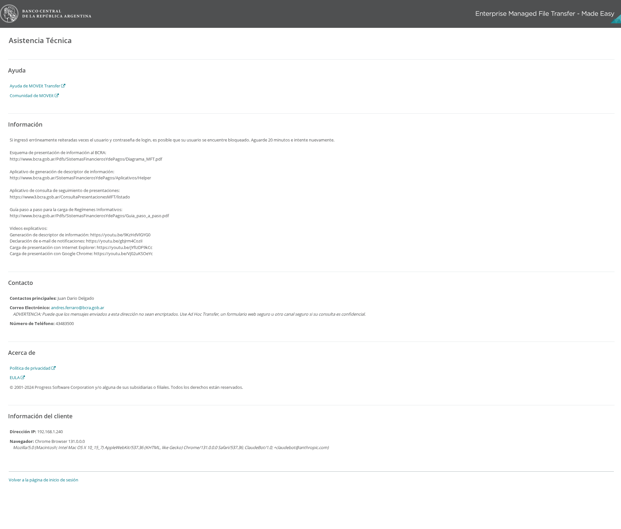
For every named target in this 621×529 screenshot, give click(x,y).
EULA (15, 377)
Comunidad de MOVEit (32, 95)
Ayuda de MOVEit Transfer (35, 86)
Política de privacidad (30, 368)
